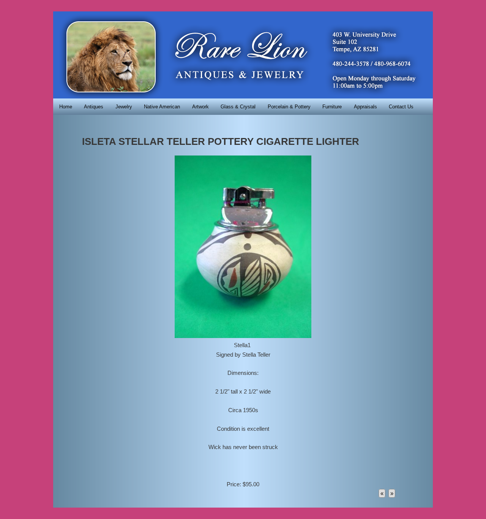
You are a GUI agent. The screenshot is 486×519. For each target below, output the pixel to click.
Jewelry (123, 107)
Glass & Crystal (238, 107)
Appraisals (365, 107)
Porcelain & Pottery (289, 107)
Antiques (93, 107)
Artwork (200, 107)
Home (65, 107)
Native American (162, 107)
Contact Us (401, 107)
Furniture (332, 107)
